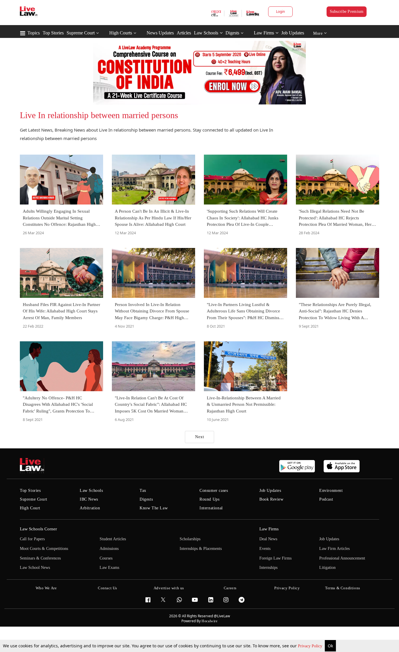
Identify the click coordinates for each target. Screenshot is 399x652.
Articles (184, 32)
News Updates (160, 32)
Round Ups (209, 499)
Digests (232, 32)
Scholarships (190, 539)
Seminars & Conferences (40, 558)
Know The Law (154, 508)
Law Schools (206, 32)
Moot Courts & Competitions (44, 548)
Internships (268, 567)
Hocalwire (209, 621)
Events (264, 548)
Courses (106, 558)
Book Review (271, 499)
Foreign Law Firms (275, 558)
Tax (143, 490)
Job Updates (292, 32)
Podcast (326, 499)
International (211, 508)
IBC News (89, 499)
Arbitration (90, 508)
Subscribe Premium (347, 11)
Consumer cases (214, 490)
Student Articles (113, 539)
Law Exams (109, 567)
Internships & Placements (201, 548)
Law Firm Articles (334, 548)
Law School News (35, 567)
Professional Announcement (342, 558)
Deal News (268, 539)
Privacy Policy (310, 646)
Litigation (327, 567)
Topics (33, 32)
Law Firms (264, 32)
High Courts (120, 32)
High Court (30, 508)
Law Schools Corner (38, 529)
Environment (331, 490)
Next (199, 437)
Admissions (109, 548)
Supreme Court (81, 32)
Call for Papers (32, 539)
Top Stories (53, 32)
